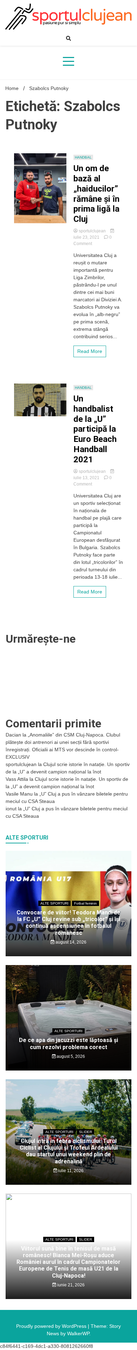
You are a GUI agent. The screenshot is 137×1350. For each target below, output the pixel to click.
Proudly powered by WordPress (52, 1326)
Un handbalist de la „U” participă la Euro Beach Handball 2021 (95, 429)
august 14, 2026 (70, 942)
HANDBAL (83, 157)
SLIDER (85, 1132)
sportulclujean (92, 231)
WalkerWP (78, 1333)
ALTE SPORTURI (54, 903)
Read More (89, 351)
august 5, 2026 (70, 1056)
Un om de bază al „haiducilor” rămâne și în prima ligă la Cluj (96, 193)
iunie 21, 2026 (70, 1284)
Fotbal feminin (85, 903)
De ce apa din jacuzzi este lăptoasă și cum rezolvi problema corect (68, 1043)
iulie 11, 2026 (70, 1170)
